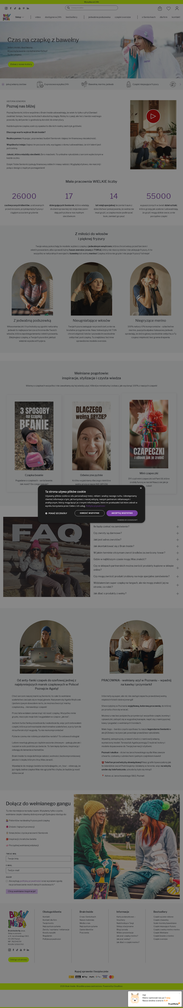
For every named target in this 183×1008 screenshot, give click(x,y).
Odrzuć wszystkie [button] (89, 513)
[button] (56, 513)
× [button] (141, 488)
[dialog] (91, 504)
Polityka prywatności (95, 506)
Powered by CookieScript (127, 520)
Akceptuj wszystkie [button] (122, 513)
